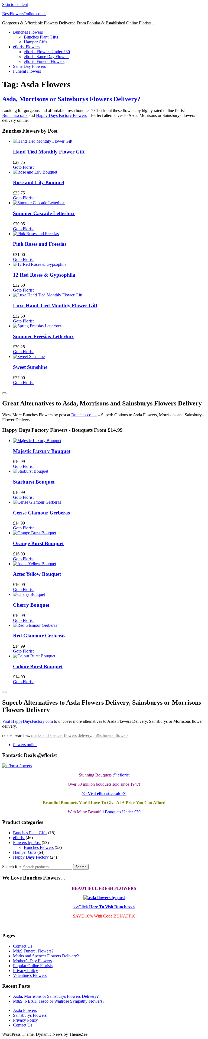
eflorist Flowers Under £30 (47, 51)
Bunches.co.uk (15, 115)
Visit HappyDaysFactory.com (27, 721)
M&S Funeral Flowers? (33, 951)
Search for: (11, 866)
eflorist (19, 837)
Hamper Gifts (35, 42)
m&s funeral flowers (110, 735)
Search (80, 867)
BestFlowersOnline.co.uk (24, 13)
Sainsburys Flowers (30, 1015)
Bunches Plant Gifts (41, 37)
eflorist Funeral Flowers (44, 61)
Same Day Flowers (29, 66)
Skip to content (15, 4)
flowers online (25, 744)
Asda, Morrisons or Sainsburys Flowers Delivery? (71, 99)
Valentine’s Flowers (30, 975)
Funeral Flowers (27, 71)
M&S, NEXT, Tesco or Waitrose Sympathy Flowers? (58, 1001)
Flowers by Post (27, 842)
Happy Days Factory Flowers (61, 115)
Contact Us (22, 946)
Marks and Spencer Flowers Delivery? (46, 956)
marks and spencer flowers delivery (61, 735)
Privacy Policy (25, 970)
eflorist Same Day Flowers (46, 56)
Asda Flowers (25, 1010)
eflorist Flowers (26, 46)
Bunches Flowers (28, 32)
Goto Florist (23, 167)
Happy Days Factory (31, 857)
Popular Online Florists (33, 965)
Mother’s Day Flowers (32, 960)
